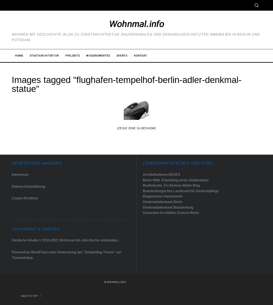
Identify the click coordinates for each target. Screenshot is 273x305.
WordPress (39, 252)
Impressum (20, 174)
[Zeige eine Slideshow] (136, 128)
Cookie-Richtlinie (25, 198)
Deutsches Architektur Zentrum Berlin (171, 213)
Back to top (29, 296)
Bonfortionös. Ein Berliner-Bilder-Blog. (172, 185)
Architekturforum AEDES (161, 174)
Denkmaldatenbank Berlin (162, 202)
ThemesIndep (22, 258)
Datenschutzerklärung (28, 186)
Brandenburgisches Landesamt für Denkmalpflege (181, 191)
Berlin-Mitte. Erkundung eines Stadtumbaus (176, 180)
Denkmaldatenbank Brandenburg (168, 207)
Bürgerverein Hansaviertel (163, 196)
